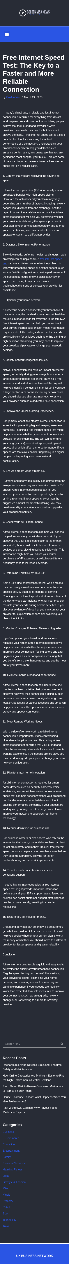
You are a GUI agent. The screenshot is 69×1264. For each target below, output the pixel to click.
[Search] (62, 1044)
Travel (6, 1226)
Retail (6, 1207)
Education (9, 1144)
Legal (6, 1175)
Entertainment (11, 1150)
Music (6, 1194)
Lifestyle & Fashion (14, 1182)
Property (8, 1200)
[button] (7, 34)
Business (8, 1131)
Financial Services (14, 1163)
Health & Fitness (13, 1169)
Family (7, 1156)
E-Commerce (11, 1138)
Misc (6, 1188)
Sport (6, 1213)
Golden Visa (13, 97)
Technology (9, 1219)
